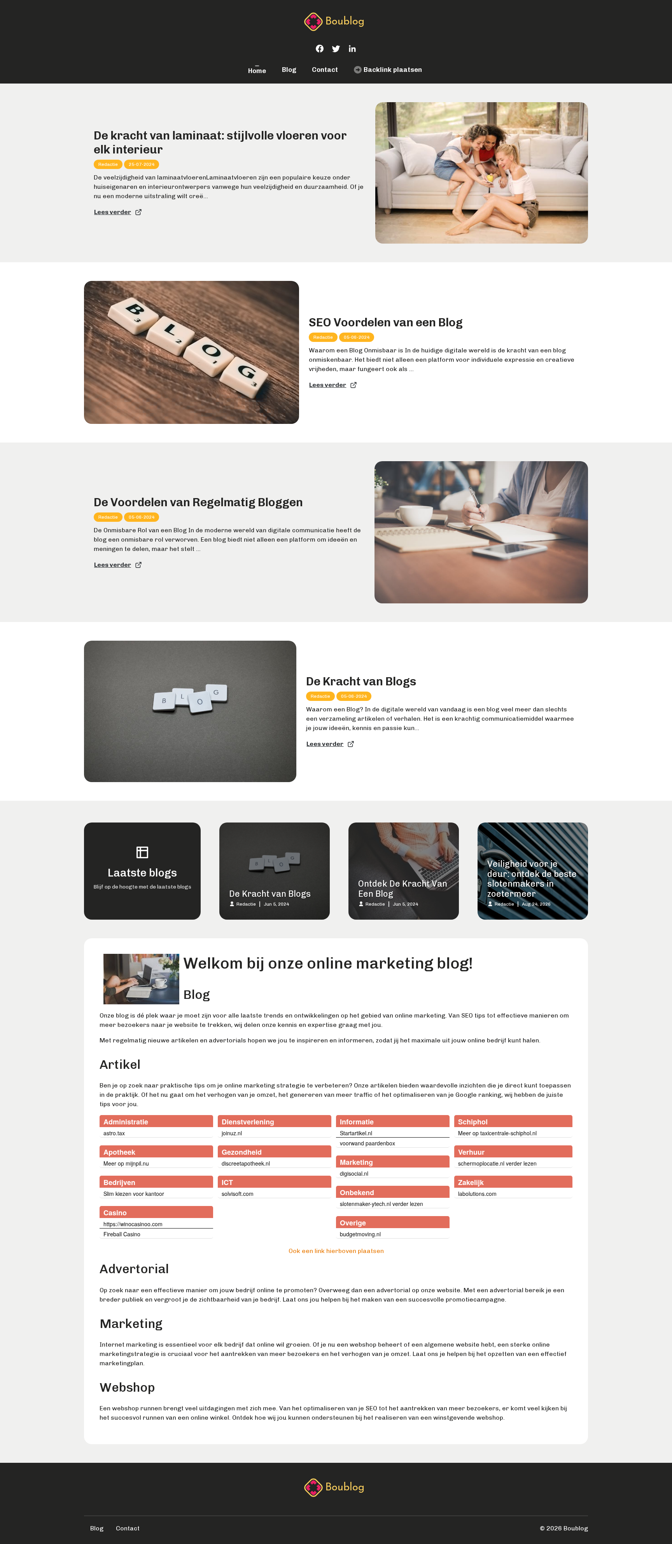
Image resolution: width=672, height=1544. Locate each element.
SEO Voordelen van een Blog (386, 322)
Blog (289, 69)
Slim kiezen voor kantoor (133, 1193)
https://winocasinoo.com (133, 1224)
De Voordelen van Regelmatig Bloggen (198, 502)
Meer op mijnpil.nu (126, 1163)
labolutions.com (477, 1193)
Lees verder (112, 212)
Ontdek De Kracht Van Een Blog (402, 889)
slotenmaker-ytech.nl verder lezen (381, 1204)
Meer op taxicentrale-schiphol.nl (497, 1133)
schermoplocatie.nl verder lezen (497, 1163)
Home (257, 71)
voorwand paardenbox (367, 1143)
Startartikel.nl (356, 1133)
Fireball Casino (121, 1234)
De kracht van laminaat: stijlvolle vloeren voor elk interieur (220, 143)
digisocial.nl (354, 1173)
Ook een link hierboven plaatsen (336, 1251)
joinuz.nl (232, 1133)
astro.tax (114, 1133)
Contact (325, 69)
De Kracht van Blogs (361, 681)
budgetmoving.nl (360, 1234)
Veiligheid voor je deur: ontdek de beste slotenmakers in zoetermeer (532, 879)
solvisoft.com (238, 1193)
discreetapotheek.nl (246, 1163)
